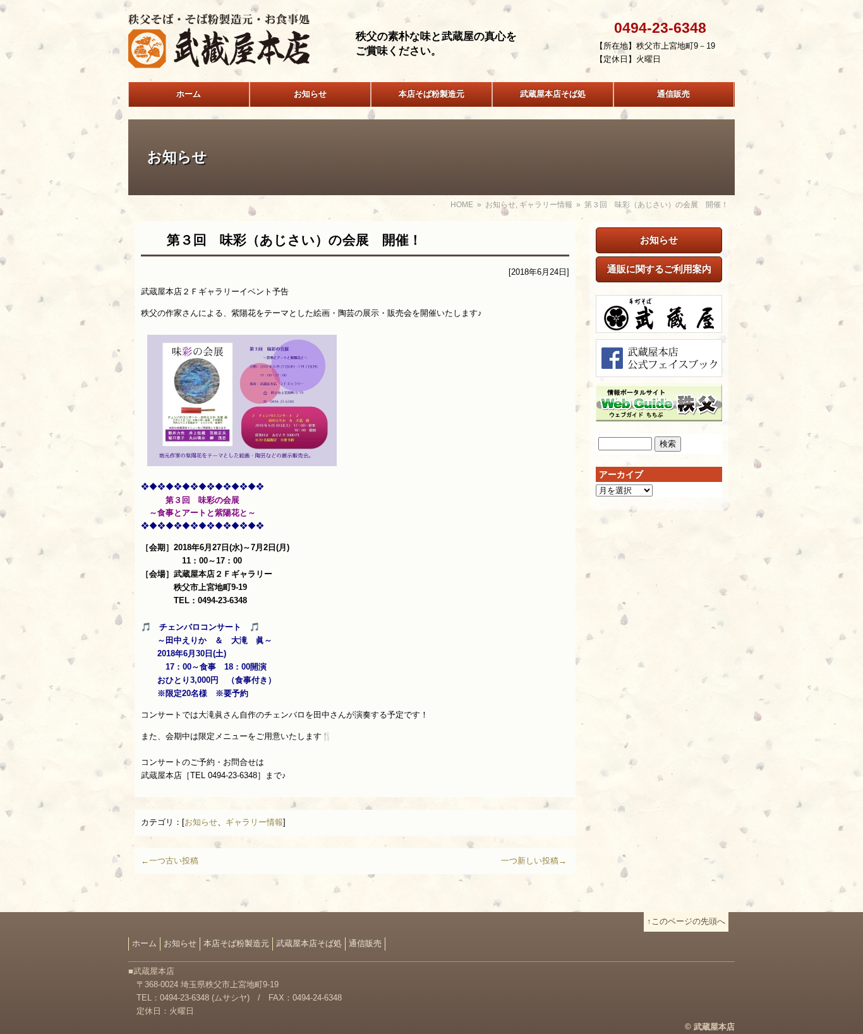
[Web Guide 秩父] (659, 414)
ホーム (188, 94)
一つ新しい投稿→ (534, 860)
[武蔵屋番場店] (659, 325)
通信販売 (673, 94)
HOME (461, 204)
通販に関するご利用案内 (659, 268)
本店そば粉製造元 (431, 94)
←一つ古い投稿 (169, 860)
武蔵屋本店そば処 (553, 94)
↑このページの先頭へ (686, 921)
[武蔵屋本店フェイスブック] (659, 370)
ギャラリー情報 (545, 204)
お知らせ (310, 94)
